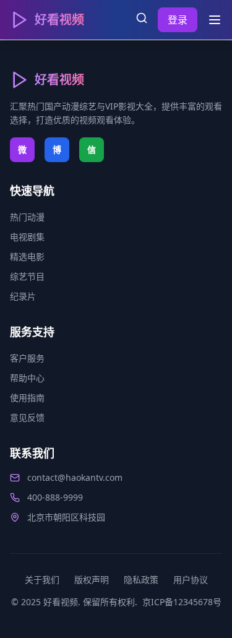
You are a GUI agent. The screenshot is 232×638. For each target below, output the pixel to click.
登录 (177, 20)
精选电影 (27, 256)
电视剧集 (27, 237)
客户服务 (27, 358)
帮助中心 (27, 378)
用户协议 (190, 579)
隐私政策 (141, 579)
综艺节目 (27, 276)
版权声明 (91, 579)
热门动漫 (27, 217)
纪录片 (23, 296)
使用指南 (27, 397)
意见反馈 (27, 417)
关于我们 (42, 579)
